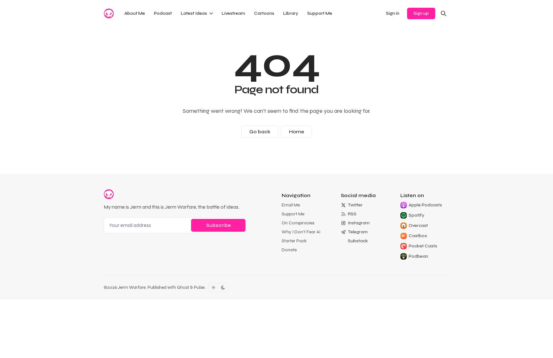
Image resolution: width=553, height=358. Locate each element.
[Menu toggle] (211, 13)
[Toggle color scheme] (218, 287)
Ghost (183, 287)
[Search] (443, 13)
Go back (259, 132)
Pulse (199, 287)
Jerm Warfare (132, 287)
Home (296, 132)
